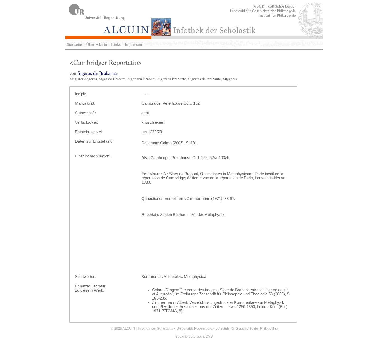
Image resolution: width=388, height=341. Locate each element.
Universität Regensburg (194, 328)
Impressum (134, 44)
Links (116, 44)
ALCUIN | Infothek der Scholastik (147, 328)
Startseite (74, 44)
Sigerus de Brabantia (97, 73)
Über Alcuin (96, 44)
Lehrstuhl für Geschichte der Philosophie (247, 328)
